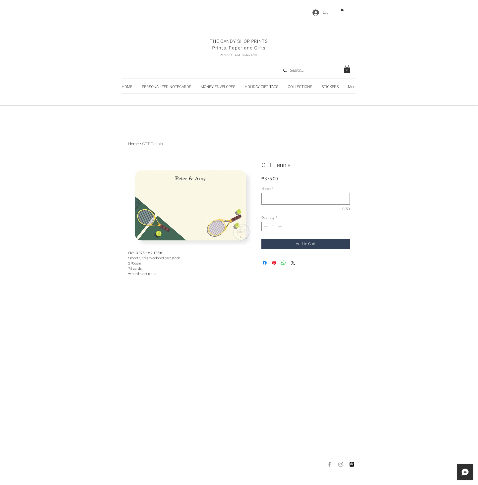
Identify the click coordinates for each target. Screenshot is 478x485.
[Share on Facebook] (265, 263)
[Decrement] (265, 226)
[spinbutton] (272, 226)
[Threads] (352, 464)
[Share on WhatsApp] (284, 263)
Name (267, 189)
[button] (342, 9)
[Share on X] (293, 263)
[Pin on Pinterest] (274, 263)
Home (133, 144)
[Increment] (280, 226)
